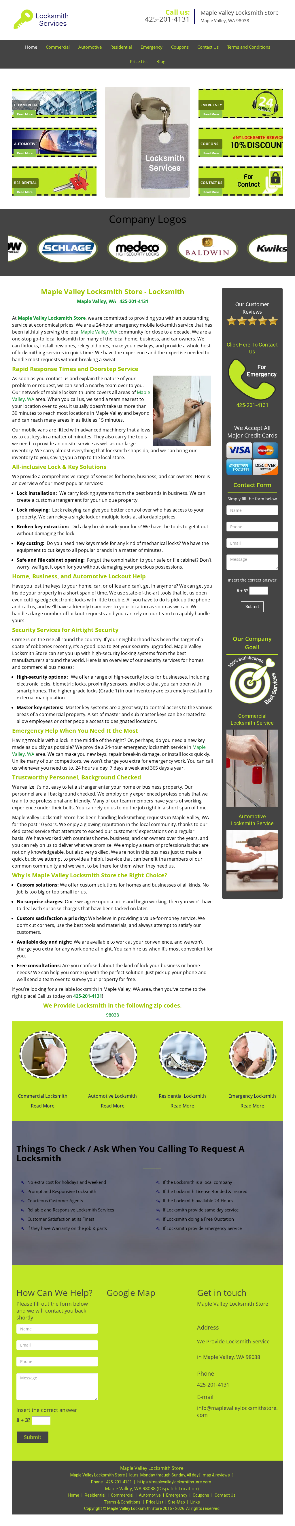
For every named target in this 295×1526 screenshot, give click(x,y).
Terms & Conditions (122, 1502)
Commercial (58, 47)
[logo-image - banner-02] (147, 142)
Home (31, 47)
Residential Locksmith (182, 1096)
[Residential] (54, 180)
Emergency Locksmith (252, 1096)
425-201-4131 (167, 19)
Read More (25, 114)
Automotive (90, 47)
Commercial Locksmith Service (252, 719)
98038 (112, 1015)
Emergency (151, 47)
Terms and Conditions (248, 47)
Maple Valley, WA (96, 301)
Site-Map (176, 1502)
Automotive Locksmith (112, 1096)
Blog (160, 61)
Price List (139, 61)
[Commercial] (54, 103)
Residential (121, 47)
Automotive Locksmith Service (252, 819)
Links (195, 1502)
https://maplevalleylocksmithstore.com (174, 1482)
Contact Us (208, 47)
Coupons (180, 47)
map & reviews (217, 1475)
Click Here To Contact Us (252, 348)
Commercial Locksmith (42, 1096)
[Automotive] (54, 142)
